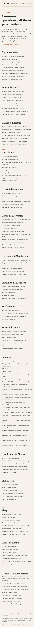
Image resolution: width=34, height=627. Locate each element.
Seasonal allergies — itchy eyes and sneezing (15, 464)
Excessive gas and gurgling (10, 65)
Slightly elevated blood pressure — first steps (16, 202)
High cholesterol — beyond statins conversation (16, 266)
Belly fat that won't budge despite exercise (15, 263)
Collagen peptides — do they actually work (15, 379)
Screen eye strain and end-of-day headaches (15, 138)
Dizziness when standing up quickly (13, 196)
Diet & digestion (18, 613)
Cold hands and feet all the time (12, 193)
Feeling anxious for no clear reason (12, 100)
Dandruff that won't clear (9, 490)
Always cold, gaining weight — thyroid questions (16, 260)
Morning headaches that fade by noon (13, 170)
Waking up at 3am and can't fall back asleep (15, 531)
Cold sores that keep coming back (12, 289)
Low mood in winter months (10, 106)
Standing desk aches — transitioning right (14, 141)
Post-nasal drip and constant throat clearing (15, 461)
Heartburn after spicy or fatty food (12, 70)
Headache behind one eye (10, 156)
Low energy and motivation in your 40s (14, 316)
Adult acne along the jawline (10, 485)
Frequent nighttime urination (10, 310)
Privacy (23, 624)
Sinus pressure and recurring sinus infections (15, 469)
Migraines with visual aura (9, 167)
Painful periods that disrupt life (11, 558)
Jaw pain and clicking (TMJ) (10, 159)
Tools (17, 3)
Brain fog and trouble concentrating (12, 94)
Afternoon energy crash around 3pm (13, 91)
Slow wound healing (8, 295)
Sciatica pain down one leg (10, 181)
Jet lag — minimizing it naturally (11, 132)
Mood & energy (27, 613)
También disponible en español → (12, 44)
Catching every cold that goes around (13, 287)
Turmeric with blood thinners (10, 245)
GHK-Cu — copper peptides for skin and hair (15, 395)
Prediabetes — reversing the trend (12, 268)
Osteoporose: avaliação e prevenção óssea (15, 589)
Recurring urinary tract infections (11, 564)
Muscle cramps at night (9, 337)
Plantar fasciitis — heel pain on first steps (14, 340)
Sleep (10, 613)
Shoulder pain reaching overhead (12, 343)
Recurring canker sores (9, 292)
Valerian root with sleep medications (13, 248)
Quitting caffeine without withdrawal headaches (16, 135)
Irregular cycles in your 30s (10, 549)
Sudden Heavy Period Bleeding (11, 604)
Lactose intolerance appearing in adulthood (15, 73)
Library (13, 3)
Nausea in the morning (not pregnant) (13, 76)
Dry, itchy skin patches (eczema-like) (13, 493)
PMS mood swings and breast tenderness (14, 555)
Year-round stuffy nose (9, 472)
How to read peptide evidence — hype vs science (17, 413)
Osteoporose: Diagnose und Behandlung (14, 586)
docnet (5, 3)
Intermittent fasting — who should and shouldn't (16, 129)
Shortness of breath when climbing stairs (14, 467)
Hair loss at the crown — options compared (15, 313)
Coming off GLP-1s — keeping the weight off (15, 382)
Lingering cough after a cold (10, 458)
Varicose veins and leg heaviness (12, 207)
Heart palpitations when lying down (12, 199)
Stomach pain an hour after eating (12, 79)
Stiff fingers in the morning (10, 346)
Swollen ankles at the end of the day (13, 204)
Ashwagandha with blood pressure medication (16, 220)
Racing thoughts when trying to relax (13, 109)
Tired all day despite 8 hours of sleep (13, 114)
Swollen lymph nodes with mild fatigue (14, 298)
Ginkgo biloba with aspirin (9, 228)
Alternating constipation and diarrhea (13, 56)
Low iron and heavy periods (10, 552)
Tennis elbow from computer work (12, 349)
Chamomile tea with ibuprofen (11, 225)
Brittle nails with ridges (9, 487)
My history (23, 3)
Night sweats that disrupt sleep (11, 514)
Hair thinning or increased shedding (12, 496)
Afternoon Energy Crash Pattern (11, 601)
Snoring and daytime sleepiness (11, 520)
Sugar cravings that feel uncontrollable (13, 271)
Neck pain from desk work (10, 173)
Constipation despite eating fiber (12, 62)
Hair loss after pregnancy (9, 547)
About (3, 624)
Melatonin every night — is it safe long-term (15, 239)
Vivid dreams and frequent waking (12, 528)
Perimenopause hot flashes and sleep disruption (17, 561)
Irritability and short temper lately (12, 103)
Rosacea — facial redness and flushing (14, 502)
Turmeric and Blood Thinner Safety (12, 598)
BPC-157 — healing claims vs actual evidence (16, 361)
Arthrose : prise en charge (9, 592)
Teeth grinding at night (9, 523)
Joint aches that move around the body (14, 331)
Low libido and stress (8, 319)
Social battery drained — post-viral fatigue (15, 111)
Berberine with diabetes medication (12, 222)
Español (30, 3)
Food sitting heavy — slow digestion (13, 68)
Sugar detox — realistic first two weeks (14, 144)
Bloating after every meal (9, 59)
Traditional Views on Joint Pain (11, 595)
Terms (18, 624)
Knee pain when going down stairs (12, 334)
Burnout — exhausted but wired (11, 97)
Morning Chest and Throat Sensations (13, 584)
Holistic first (5, 615)
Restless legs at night (8, 517)
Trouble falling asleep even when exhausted (15, 526)
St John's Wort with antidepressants (13, 242)
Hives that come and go (9, 499)
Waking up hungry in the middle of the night (15, 274)
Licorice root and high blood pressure (13, 231)
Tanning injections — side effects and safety (15, 446)
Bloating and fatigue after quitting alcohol (14, 127)
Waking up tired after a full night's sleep (14, 534)
